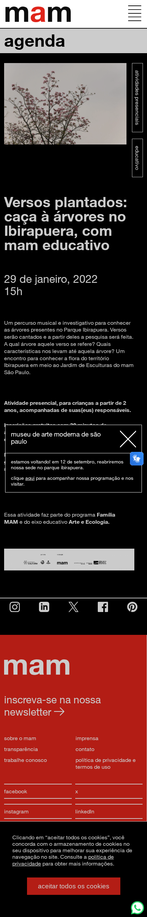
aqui (30, 478)
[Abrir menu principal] (134, 14)
